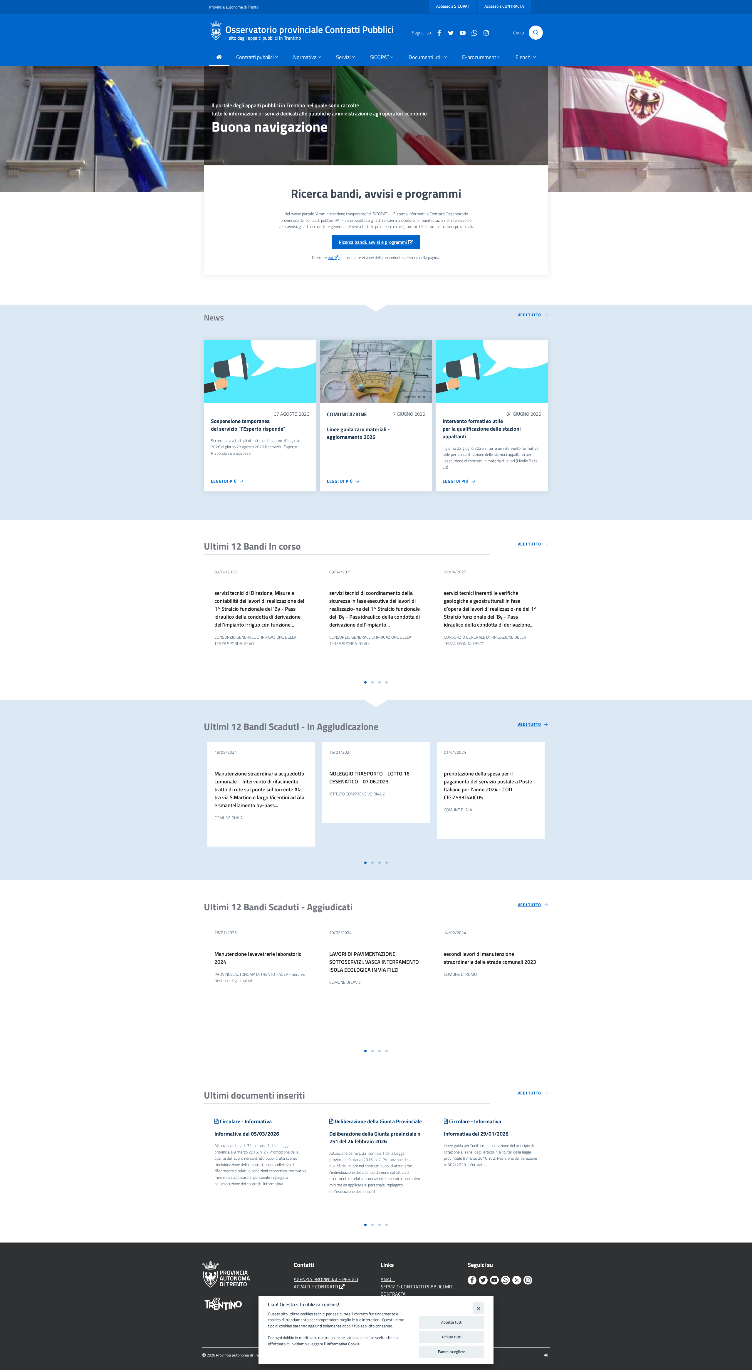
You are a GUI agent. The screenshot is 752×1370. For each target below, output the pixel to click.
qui (331, 257)
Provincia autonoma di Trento (233, 7)
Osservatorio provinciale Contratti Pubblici (309, 29)
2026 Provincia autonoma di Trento (235, 1355)
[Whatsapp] (472, 32)
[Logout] (546, 1355)
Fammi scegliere (451, 1351)
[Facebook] (437, 32)
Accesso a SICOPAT (452, 6)
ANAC (388, 1279)
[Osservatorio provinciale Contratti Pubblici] (217, 32)
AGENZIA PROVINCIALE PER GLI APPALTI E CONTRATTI (326, 1283)
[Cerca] (536, 33)
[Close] (478, 1308)
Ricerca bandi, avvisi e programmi (373, 242)
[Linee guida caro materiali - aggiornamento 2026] (376, 371)
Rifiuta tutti (451, 1337)
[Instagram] (484, 32)
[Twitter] (448, 32)
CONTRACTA (394, 1293)
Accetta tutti (451, 1322)
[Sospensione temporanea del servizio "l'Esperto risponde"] (260, 371)
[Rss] (516, 1280)
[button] (365, 682)
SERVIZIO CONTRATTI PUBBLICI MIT (418, 1286)
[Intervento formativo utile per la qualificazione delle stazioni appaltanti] (492, 371)
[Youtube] (460, 32)
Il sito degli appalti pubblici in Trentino (263, 38)
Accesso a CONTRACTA (504, 6)
